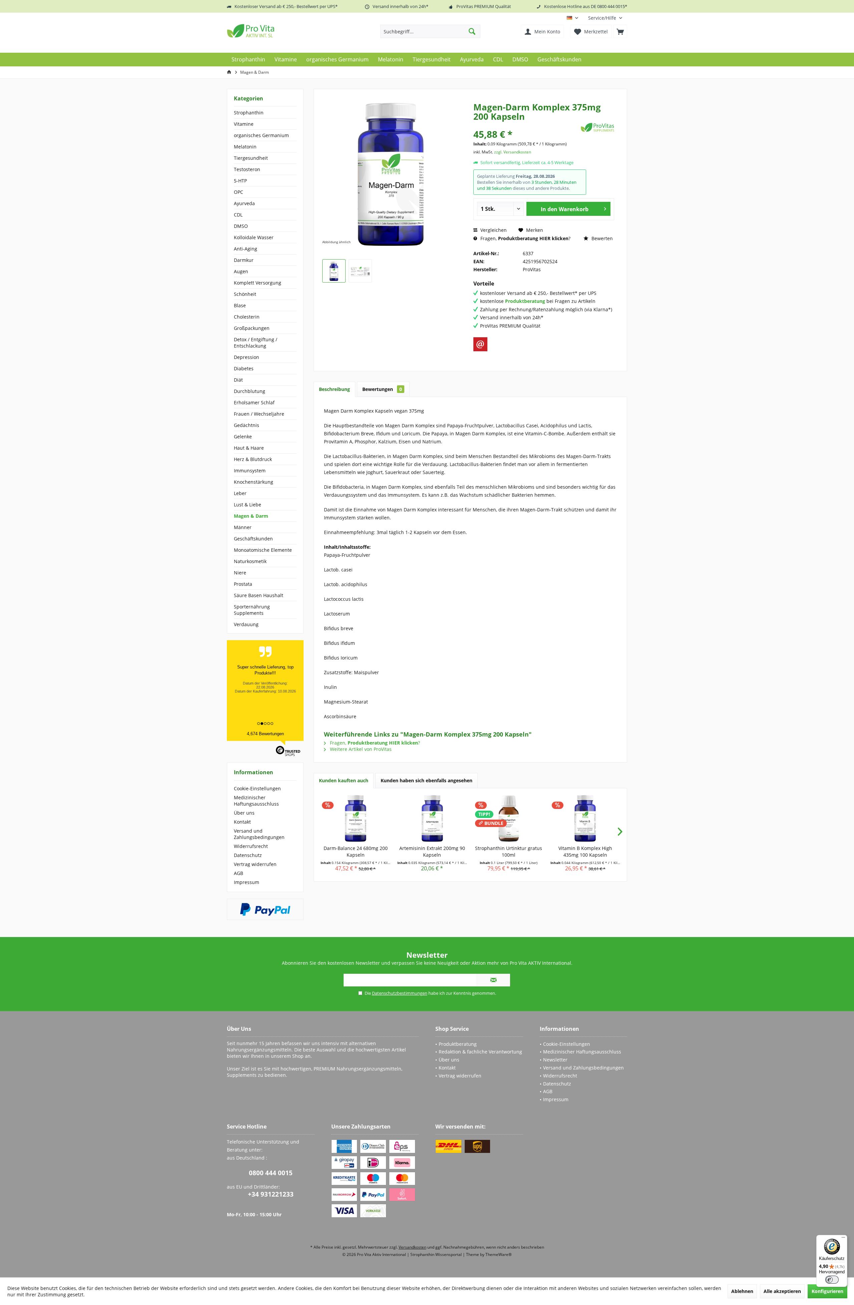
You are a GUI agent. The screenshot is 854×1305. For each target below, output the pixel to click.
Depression (246, 357)
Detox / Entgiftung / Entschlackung (255, 342)
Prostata (243, 584)
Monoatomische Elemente (263, 550)
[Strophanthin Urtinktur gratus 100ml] (509, 818)
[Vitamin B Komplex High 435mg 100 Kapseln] (585, 818)
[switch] (832, 1280)
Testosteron (247, 169)
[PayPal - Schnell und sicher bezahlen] (265, 909)
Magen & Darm (251, 516)
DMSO (241, 226)
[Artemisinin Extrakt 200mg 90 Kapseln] (432, 818)
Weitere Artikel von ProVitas (360, 749)
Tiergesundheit (251, 158)
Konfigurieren (827, 1291)
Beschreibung (334, 389)
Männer (243, 527)
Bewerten (601, 238)
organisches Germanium (261, 135)
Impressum (246, 882)
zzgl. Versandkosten (512, 152)
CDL (238, 214)
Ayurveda (244, 203)
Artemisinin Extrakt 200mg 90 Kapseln (432, 851)
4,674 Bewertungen (265, 733)
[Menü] (843, 1239)
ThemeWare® (498, 1254)
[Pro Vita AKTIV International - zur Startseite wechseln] (275, 31)
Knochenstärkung (253, 482)
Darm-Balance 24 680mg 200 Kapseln (356, 851)
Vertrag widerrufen (255, 864)
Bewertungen (382, 389)
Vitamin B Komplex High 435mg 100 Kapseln (585, 851)
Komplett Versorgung (257, 283)
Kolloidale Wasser (254, 237)
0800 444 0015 (271, 1173)
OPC (238, 192)
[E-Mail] (480, 344)
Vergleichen (493, 230)
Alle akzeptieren (782, 1291)
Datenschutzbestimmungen (399, 993)
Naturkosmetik (250, 561)
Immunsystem (250, 470)
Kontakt (242, 822)
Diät (238, 380)
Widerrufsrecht (251, 846)
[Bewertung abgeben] (526, 125)
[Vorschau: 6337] (334, 271)
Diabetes (244, 368)
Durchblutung (249, 391)
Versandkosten (412, 1247)
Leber (240, 493)
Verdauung (246, 624)
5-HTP (240, 180)
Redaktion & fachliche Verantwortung (480, 1051)
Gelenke (243, 436)
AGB (238, 873)
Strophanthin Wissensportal (436, 1254)
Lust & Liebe (247, 504)
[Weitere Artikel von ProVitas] (597, 127)
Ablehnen (742, 1291)
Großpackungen (252, 328)
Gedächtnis (246, 425)
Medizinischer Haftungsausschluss (256, 800)
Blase (240, 305)
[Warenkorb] (620, 31)
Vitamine (244, 124)
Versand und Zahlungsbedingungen (259, 834)
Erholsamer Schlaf (254, 402)
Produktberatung (458, 1044)
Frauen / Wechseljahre (259, 414)
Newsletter (555, 1059)
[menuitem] (605, 18)
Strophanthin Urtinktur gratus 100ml (508, 851)
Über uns (244, 813)
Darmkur (244, 260)
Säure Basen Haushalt (258, 595)
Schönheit (245, 294)
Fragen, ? (524, 238)
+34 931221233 (271, 1194)
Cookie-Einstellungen (257, 788)
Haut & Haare (249, 448)
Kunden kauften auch (343, 780)
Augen (241, 271)
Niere (240, 572)
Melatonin (245, 146)
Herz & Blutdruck (253, 459)
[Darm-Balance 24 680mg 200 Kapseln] (356, 818)
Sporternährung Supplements (252, 609)
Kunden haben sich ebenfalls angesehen (426, 780)
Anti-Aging (245, 249)
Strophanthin (249, 112)
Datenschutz (248, 855)
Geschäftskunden (253, 538)
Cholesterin (247, 317)
